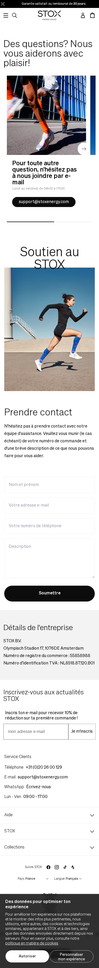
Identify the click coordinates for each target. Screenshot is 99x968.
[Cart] (92, 15)
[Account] (83, 15)
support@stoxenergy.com (44, 202)
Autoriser (27, 956)
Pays (21, 878)
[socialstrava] (72, 867)
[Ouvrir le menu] (5, 15)
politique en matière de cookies (31, 943)
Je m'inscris (82, 732)
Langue (59, 878)
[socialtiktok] (65, 867)
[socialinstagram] (57, 867)
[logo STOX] (49, 15)
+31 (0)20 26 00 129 (44, 767)
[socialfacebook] (48, 867)
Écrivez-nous (38, 787)
